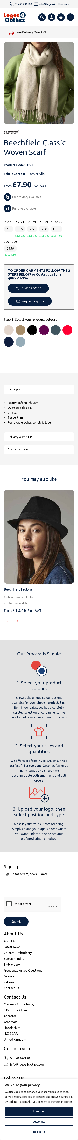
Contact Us (11, 988)
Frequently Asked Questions (23, 970)
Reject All (39, 1131)
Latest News (12, 947)
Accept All (39, 1111)
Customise (39, 1121)
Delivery (9, 976)
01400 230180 (31, 288)
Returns (9, 982)
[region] (39, 1109)
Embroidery (12, 964)
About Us (10, 941)
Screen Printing (14, 958)
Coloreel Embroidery (18, 953)
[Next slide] (17, 621)
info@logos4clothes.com (27, 1064)
